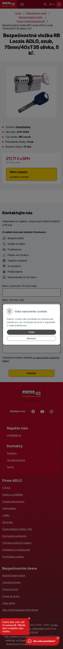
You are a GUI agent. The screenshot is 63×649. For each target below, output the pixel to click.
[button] (58, 638)
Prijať (31, 332)
